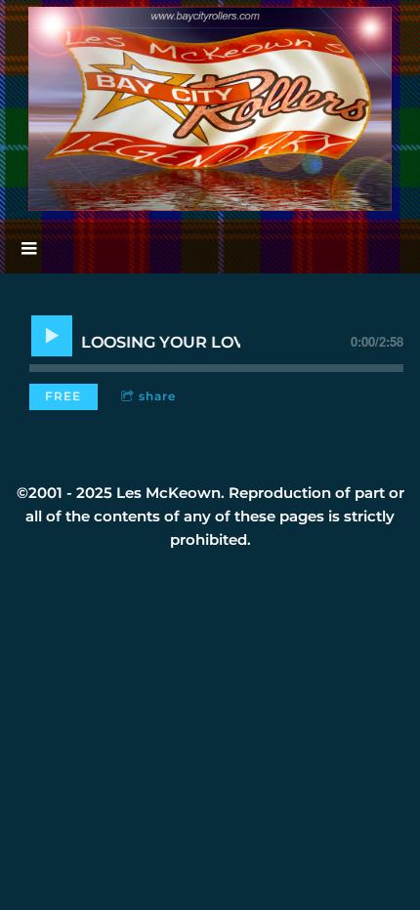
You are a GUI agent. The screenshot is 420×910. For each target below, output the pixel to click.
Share (157, 396)
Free (63, 396)
